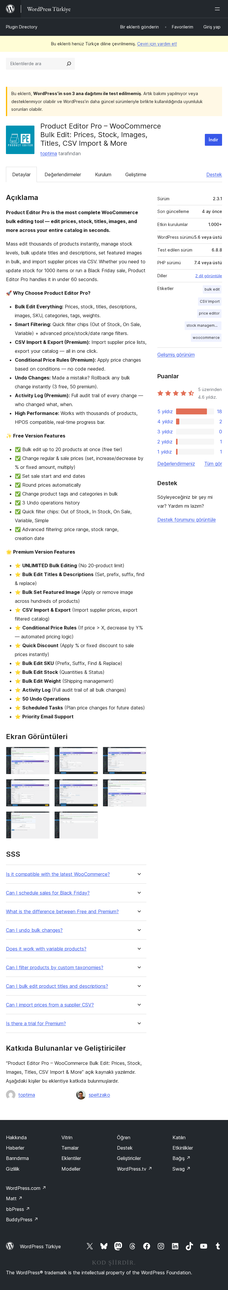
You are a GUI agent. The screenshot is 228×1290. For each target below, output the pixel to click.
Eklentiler (71, 1158)
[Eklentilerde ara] (69, 64)
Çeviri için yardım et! (157, 43)
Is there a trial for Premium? (36, 1023)
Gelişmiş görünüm (176, 355)
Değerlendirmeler (63, 174)
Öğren (123, 1137)
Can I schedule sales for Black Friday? (48, 893)
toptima (48, 153)
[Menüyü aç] (218, 9)
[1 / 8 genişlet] (42, 755)
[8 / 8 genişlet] (90, 819)
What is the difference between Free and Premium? (62, 911)
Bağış (181, 1158)
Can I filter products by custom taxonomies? (54, 967)
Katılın (179, 1137)
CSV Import (210, 301)
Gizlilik (13, 1169)
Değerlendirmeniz (176, 464)
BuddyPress (22, 1219)
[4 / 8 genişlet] (42, 787)
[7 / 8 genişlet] (42, 819)
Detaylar (21, 174)
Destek (214, 174)
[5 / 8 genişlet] (90, 787)
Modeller (70, 1169)
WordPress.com (26, 1188)
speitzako (99, 1095)
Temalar (70, 1148)
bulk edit (212, 289)
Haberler (15, 1148)
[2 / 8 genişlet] (90, 755)
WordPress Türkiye (40, 1246)
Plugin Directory (21, 26)
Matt (14, 1198)
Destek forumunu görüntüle (186, 520)
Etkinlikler (182, 1148)
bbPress (18, 1209)
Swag (181, 1169)
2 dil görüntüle (208, 275)
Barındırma (17, 1158)
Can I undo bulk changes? (34, 930)
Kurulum (103, 174)
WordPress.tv (134, 1169)
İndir (213, 139)
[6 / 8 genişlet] (138, 787)
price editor (209, 313)
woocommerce (206, 337)
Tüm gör (213, 464)
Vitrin (66, 1137)
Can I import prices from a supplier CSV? (50, 1005)
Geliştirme (135, 174)
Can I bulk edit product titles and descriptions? (57, 986)
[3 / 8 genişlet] (138, 755)
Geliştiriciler (129, 1158)
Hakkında (16, 1137)
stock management (203, 325)
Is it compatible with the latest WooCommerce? (58, 874)
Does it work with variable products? (46, 949)
